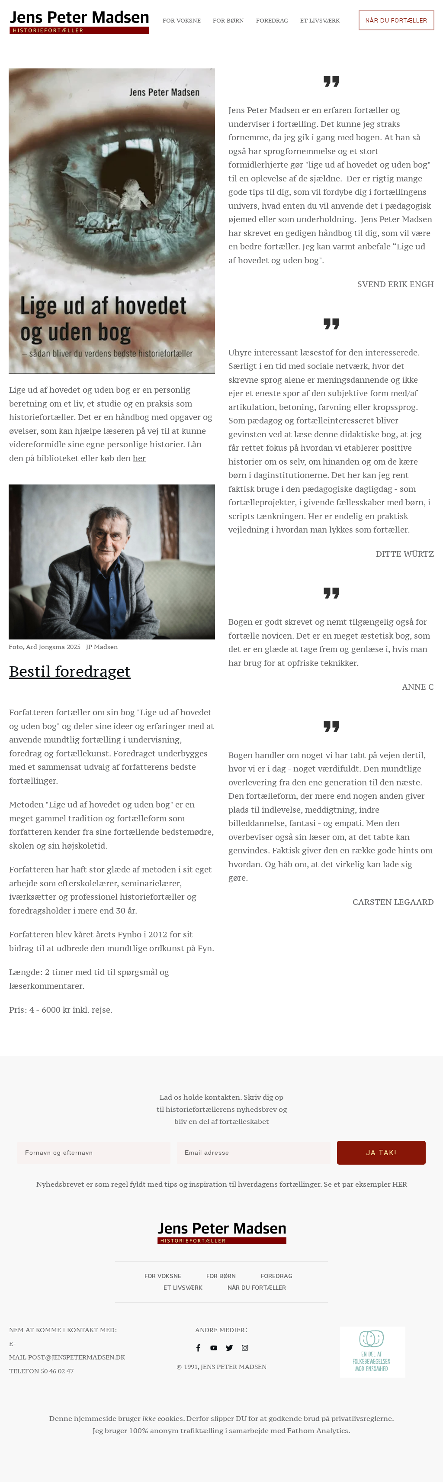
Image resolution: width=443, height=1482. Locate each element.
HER (399, 1184)
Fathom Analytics (317, 1430)
